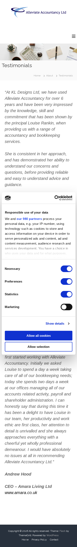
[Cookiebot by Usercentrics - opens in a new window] (54, 198)
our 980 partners (29, 219)
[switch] (66, 281)
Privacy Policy (39, 539)
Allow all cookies (38, 335)
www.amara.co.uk (21, 492)
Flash (63, 531)
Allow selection (38, 346)
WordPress (52, 535)
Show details (55, 323)
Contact (54, 539)
